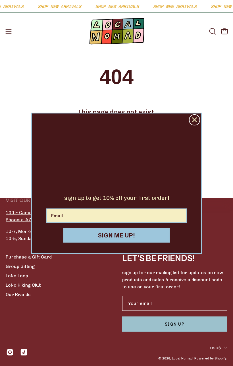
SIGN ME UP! (116, 235)
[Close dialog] (194, 120)
